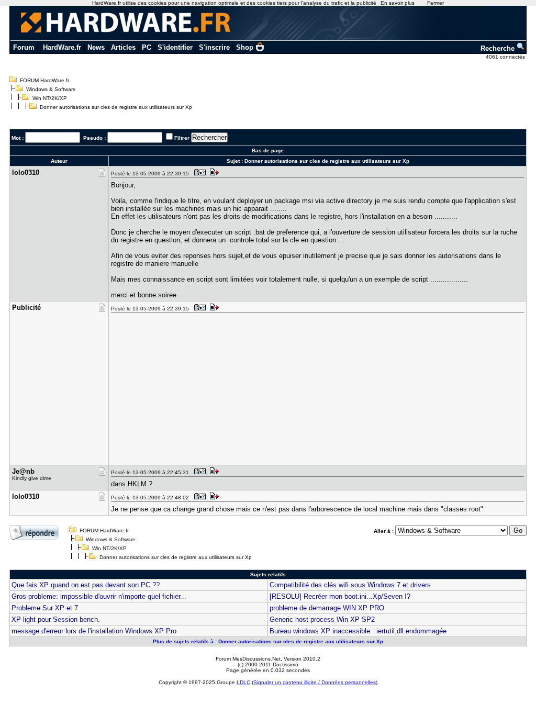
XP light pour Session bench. (56, 619)
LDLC (243, 682)
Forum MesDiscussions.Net (248, 659)
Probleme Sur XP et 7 (45, 608)
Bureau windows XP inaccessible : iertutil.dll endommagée (358, 631)
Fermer (435, 3)
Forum (24, 47)
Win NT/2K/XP (49, 98)
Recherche (499, 48)
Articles (123, 47)
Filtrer (181, 138)
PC (146, 47)
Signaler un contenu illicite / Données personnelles (314, 682)
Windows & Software (51, 89)
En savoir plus (398, 3)
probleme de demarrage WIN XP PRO (327, 608)
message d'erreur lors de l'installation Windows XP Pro (94, 631)
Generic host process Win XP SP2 (322, 619)
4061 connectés (506, 57)
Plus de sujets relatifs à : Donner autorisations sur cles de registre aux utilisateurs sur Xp (268, 641)
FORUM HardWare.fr (44, 80)
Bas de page (268, 150)
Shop (244, 47)
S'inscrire (214, 47)
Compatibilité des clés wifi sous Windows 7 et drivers (350, 585)
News (96, 47)
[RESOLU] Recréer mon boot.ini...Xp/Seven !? (340, 596)
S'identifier (175, 47)
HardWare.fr (62, 47)
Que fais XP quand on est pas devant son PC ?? (86, 585)
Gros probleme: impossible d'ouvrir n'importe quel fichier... (99, 596)
